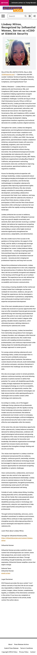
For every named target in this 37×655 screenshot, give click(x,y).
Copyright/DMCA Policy (9, 652)
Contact (32, 652)
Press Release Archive (21, 644)
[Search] (25, 16)
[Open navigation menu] (3, 16)
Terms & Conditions (26, 648)
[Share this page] (34, 16)
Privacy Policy (23, 652)
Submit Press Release (11, 648)
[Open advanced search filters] (30, 16)
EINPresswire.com (8, 74)
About (10, 644)
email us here (5, 573)
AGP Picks (4, 3)
